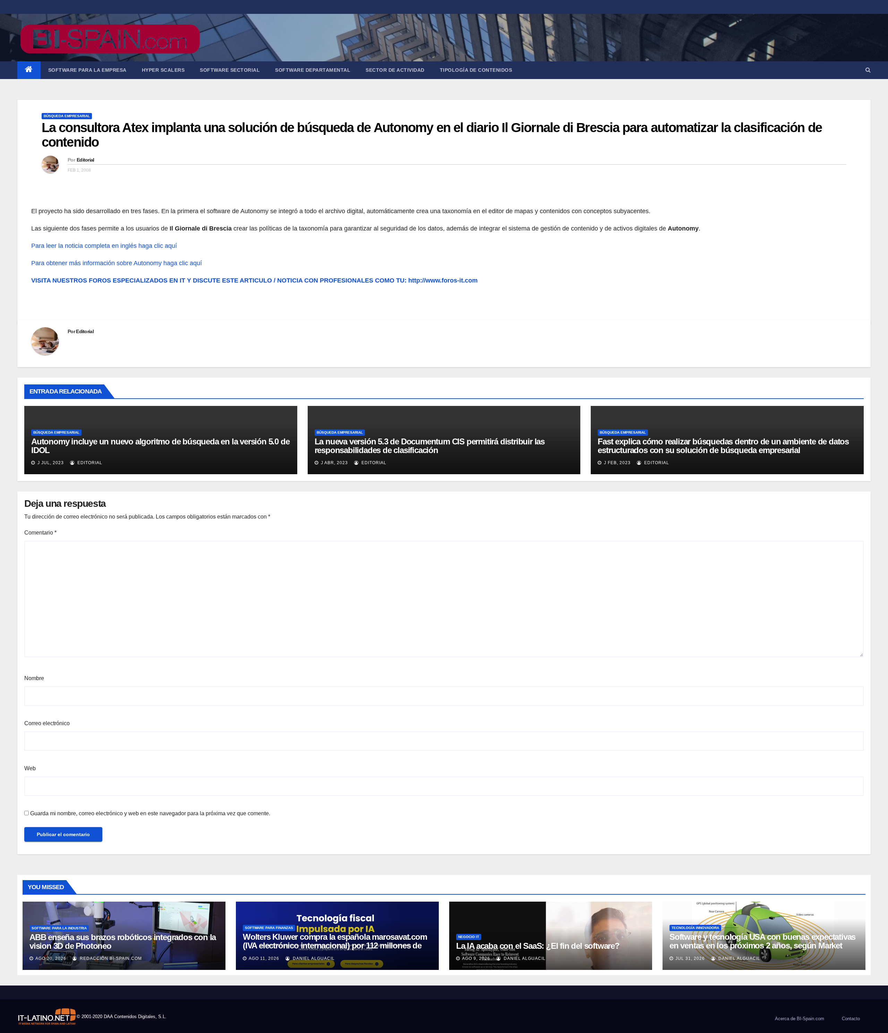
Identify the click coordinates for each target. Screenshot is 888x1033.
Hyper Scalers (163, 70)
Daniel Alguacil (313, 958)
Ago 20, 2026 (50, 958)
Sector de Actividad (395, 70)
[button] (868, 70)
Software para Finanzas (269, 928)
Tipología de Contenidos (476, 70)
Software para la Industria (59, 928)
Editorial (85, 160)
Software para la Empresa (87, 70)
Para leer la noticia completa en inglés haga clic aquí (104, 245)
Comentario (40, 533)
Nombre (34, 678)
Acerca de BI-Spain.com (799, 1018)
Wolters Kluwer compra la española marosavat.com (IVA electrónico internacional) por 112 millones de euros (335, 945)
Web (30, 768)
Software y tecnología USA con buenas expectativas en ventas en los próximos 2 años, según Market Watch (762, 945)
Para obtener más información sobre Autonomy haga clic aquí (116, 263)
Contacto (851, 1018)
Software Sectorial (230, 70)
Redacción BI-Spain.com (110, 958)
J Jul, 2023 (50, 462)
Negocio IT (468, 937)
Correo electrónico (47, 723)
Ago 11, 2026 (264, 958)
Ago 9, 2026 (476, 958)
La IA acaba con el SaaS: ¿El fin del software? (538, 945)
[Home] (29, 70)
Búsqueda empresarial (67, 116)
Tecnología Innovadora (695, 928)
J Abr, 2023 (333, 462)
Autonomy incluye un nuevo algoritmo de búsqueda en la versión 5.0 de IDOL (160, 446)
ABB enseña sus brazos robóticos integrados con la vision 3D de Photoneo (122, 941)
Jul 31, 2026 (690, 958)
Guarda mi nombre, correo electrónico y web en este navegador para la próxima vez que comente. (150, 813)
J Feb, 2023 (617, 462)
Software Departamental (312, 70)
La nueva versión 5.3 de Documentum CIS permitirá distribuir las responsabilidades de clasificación (430, 446)
